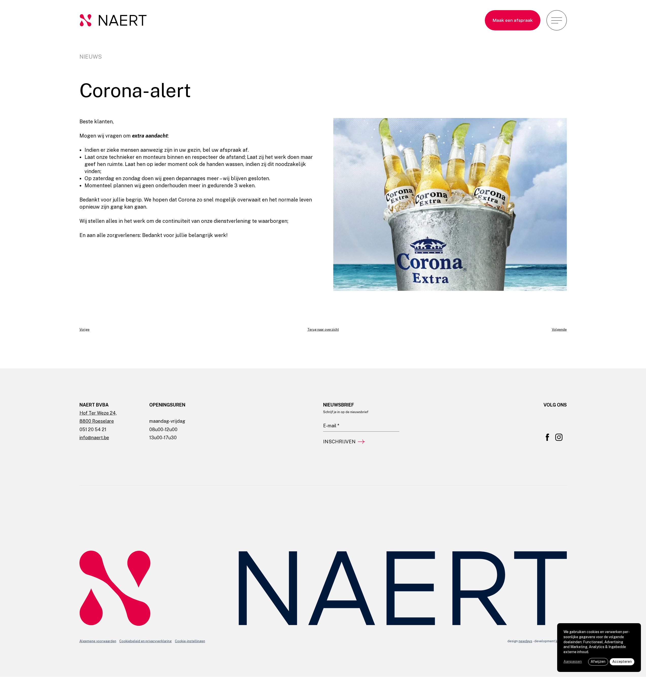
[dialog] (599, 647)
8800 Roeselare (96, 421)
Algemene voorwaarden (97, 641)
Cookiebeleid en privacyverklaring (145, 641)
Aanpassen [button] (573, 661)
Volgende (559, 329)
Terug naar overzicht (323, 329)
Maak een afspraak (512, 20)
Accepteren (622, 661)
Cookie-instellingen (190, 641)
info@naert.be (94, 437)
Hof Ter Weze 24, (98, 413)
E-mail (328, 417)
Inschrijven (339, 441)
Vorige (84, 329)
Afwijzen (598, 661)
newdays (525, 641)
